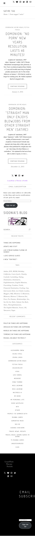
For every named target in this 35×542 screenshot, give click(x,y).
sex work (12, 302)
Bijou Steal (17, 354)
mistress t (13, 296)
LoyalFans (11, 181)
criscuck (7, 327)
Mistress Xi (17, 392)
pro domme (12, 299)
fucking (22, 288)
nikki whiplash (17, 403)
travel (21, 307)
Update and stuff (11, 246)
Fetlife (25, 181)
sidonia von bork (22, 302)
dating (21, 277)
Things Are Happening (12, 243)
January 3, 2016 (17, 92)
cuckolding (14, 277)
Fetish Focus (17, 364)
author (6, 271)
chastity (24, 274)
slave (5, 305)
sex (28, 299)
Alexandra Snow (17, 350)
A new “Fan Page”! (10, 259)
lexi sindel (19, 291)
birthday (21, 271)
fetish (21, 285)
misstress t (18, 294)
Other (17, 410)
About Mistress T (19, 338)
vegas (13, 310)
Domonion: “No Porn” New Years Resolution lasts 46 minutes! (17, 44)
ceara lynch (15, 274)
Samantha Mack (17, 421)
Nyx (17, 406)
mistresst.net (22, 296)
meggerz (6, 294)
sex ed (6, 302)
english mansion (21, 282)
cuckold (6, 277)
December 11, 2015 (17, 167)
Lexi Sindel (17, 375)
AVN (10, 271)
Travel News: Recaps (17, 431)
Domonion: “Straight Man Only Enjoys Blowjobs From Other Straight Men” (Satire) (17, 118)
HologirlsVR (17, 368)
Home (6, 14)
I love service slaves (12, 256)
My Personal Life (17, 399)
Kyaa (17, 371)
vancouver (7, 310)
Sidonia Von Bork (18, 428)
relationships (21, 299)
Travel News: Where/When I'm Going (18, 435)
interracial (7, 291)
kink (13, 291)
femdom (15, 285)
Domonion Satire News (15, 27)
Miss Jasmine (17, 385)
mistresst (7, 296)
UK (25, 307)
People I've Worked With (17, 413)
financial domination (11, 288)
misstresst (25, 294)
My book (17, 396)
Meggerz (17, 378)
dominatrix (16, 280)
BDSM (15, 271)
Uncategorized (17, 443)
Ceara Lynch (17, 357)
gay (27, 288)
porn (5, 299)
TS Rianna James (17, 440)
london (26, 291)
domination (8, 280)
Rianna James (17, 417)
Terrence (7, 334)
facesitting (7, 285)
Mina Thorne (17, 382)
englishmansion (9, 282)
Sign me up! (10, 205)
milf (11, 294)
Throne (18, 181)
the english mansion (11, 307)
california (7, 274)
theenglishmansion (14, 305)
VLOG (17, 447)
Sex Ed (17, 424)
